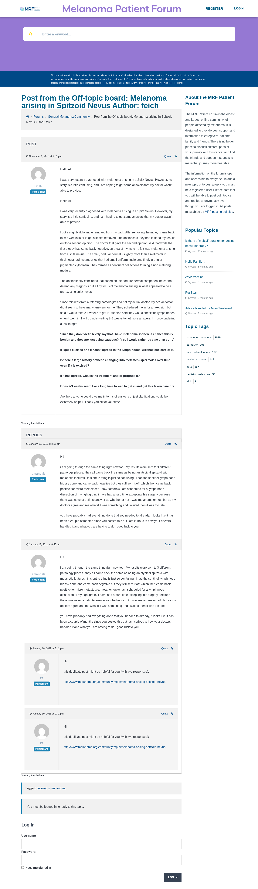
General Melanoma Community (69, 116)
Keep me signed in (38, 867)
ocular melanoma (200, 359)
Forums (38, 116)
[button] (214, 9)
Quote (167, 156)
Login (239, 8)
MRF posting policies (219, 211)
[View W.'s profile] (41, 673)
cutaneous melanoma (51, 788)
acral (193, 366)
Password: (28, 852)
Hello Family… (195, 261)
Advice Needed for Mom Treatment (208, 308)
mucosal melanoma (202, 352)
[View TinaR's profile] (38, 181)
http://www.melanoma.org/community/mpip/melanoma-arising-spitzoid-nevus (114, 681)
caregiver (195, 344)
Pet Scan (191, 292)
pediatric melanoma (201, 374)
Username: (28, 835)
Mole (191, 381)
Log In (173, 877)
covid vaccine (194, 277)
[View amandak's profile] (38, 468)
